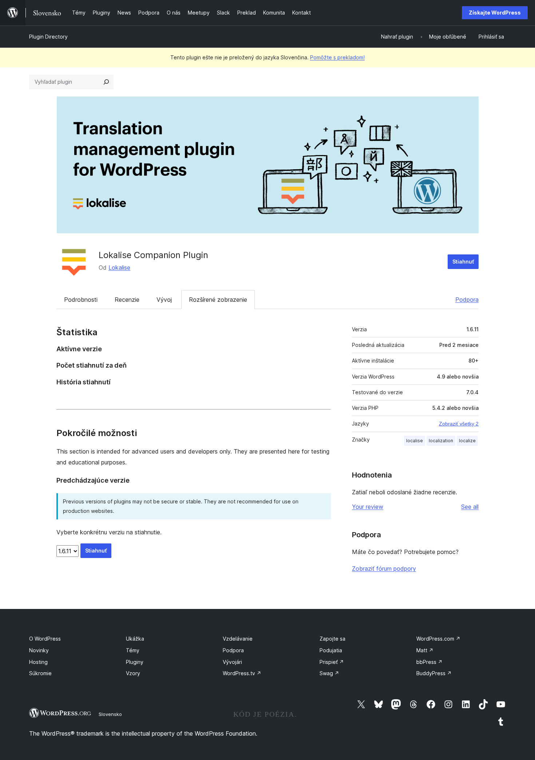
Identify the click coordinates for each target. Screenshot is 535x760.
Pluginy (134, 662)
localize (467, 440)
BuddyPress (434, 673)
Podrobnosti (81, 299)
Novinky (39, 650)
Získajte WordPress (495, 12)
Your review (367, 506)
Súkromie (40, 673)
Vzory (133, 673)
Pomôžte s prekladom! (337, 57)
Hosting (38, 662)
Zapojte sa (332, 639)
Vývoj (164, 299)
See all (470, 506)
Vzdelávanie (238, 639)
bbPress (429, 662)
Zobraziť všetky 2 (459, 424)
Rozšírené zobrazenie (218, 299)
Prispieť (332, 662)
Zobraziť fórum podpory (384, 568)
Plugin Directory (48, 36)
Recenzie (127, 299)
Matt (424, 650)
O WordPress (45, 639)
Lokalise (119, 267)
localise (414, 440)
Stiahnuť (463, 261)
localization (441, 440)
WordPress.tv (242, 673)
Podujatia (331, 650)
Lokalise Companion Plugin (153, 255)
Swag (329, 673)
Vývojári (232, 662)
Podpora (467, 299)
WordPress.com (438, 639)
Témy (132, 650)
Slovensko (110, 714)
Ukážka (135, 639)
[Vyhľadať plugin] (106, 82)
